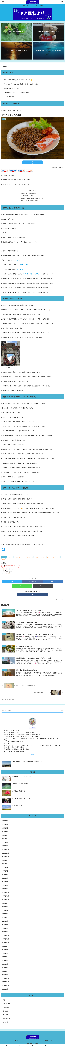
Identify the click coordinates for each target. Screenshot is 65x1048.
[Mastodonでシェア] (25, 651)
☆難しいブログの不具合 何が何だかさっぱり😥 (18, 80)
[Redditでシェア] (40, 655)
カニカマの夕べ (52, 557)
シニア (11, 557)
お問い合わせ (48, 1041)
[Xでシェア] (11, 651)
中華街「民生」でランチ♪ (29, 196)
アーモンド (32, 728)
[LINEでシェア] (11, 660)
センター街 (23, 557)
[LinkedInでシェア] (40, 660)
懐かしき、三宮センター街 (29, 193)
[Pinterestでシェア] (25, 660)
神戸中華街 (30, 557)
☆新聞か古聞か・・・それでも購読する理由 (16, 92)
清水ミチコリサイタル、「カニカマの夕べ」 (33, 198)
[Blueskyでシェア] (40, 651)
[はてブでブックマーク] (54, 655)
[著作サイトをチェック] (32, 594)
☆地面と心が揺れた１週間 (11, 88)
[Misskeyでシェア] (54, 651)
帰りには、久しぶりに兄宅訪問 (30, 200)
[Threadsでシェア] (25, 655)
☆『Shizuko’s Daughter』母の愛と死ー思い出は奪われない (21, 84)
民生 (37, 557)
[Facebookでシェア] (11, 655)
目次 (30, 190)
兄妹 (59, 557)
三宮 (17, 557)
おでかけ (5, 557)
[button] (43, 586)
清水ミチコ (43, 557)
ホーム (16, 1041)
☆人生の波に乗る (9, 96)
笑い (4, 559)
